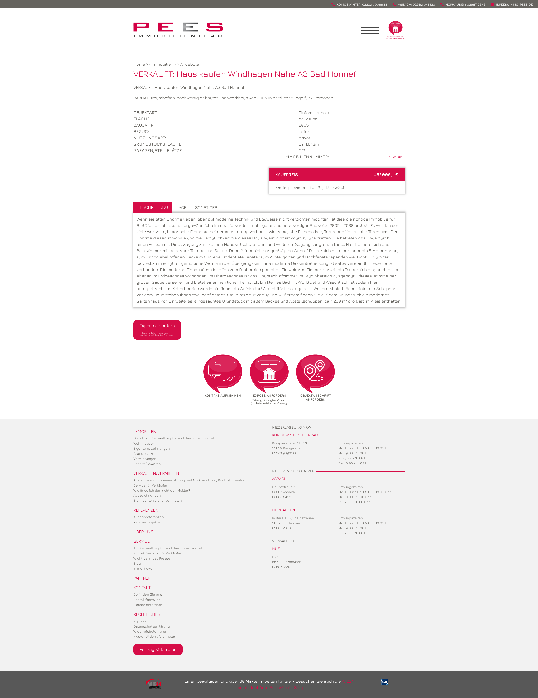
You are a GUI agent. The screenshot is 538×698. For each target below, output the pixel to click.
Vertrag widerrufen (158, 649)
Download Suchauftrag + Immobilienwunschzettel (173, 438)
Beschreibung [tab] (153, 207)
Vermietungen (144, 458)
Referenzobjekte (146, 522)
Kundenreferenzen (148, 517)
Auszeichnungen (147, 495)
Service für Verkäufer (150, 485)
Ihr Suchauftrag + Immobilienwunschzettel (167, 548)
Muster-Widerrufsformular (154, 636)
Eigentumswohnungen (151, 448)
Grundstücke (143, 453)
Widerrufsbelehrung (149, 631)
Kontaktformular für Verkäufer (157, 553)
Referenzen (145, 510)
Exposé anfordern (157, 329)
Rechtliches (146, 614)
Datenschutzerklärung (151, 626)
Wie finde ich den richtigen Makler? (161, 490)
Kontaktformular (146, 599)
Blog (137, 563)
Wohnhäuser (143, 443)
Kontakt (142, 587)
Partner (142, 578)
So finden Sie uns (147, 594)
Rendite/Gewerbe (147, 463)
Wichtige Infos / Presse (151, 558)
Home (139, 64)
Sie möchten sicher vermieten (157, 500)
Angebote (189, 64)
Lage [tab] (181, 207)
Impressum (142, 621)
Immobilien (162, 64)
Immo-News (143, 568)
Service (141, 541)
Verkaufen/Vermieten (156, 473)
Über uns (143, 531)
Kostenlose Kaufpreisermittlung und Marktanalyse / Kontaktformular (188, 480)
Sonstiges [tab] (206, 207)
